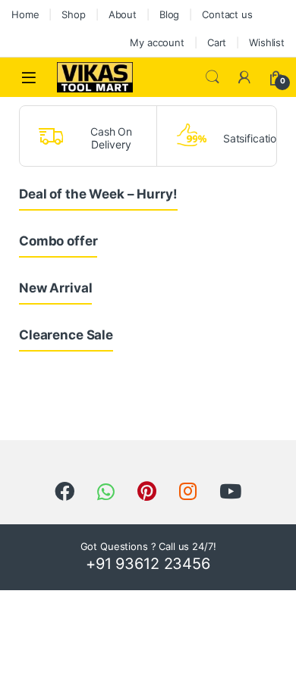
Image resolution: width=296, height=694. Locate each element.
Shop (73, 14)
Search (212, 77)
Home (25, 14)
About (123, 14)
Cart (216, 42)
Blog (169, 14)
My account (157, 42)
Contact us (227, 14)
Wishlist (267, 42)
